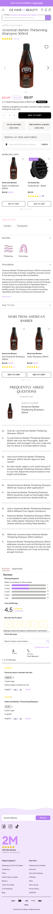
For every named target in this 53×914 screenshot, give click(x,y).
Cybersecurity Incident (37, 865)
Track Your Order (8, 885)
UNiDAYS (32, 892)
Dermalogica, (23, 14)
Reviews (6, 569)
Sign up (43, 818)
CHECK (44, 144)
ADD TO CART (13, 204)
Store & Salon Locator (10, 877)
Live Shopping (7, 889)
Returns (4, 881)
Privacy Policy (34, 889)
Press (31, 881)
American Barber (12, 25)
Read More (6, 297)
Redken (34, 14)
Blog (3, 892)
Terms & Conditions (36, 873)
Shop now (38, 3)
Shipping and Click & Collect (12, 865)
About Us (32, 869)
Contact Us (6, 869)
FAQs (4, 873)
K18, (29, 14)
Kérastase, (14, 14)
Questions (17, 569)
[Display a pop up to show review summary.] (43, 196)
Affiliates (32, 877)
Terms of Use (33, 885)
